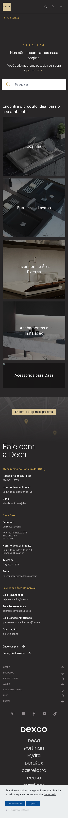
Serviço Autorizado (14, 653)
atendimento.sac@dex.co (16, 503)
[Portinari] (34, 749)
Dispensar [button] (33, 803)
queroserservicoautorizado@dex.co (21, 622)
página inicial (34, 70)
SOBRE (6, 667)
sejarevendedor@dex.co (15, 599)
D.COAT (6, 701)
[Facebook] (34, 714)
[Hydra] (34, 757)
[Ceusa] (34, 779)
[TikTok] (55, 714)
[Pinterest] (13, 714)
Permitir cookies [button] (15, 803)
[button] (17, 810)
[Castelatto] (34, 772)
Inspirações (13, 18)
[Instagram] (23, 714)
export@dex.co (10, 634)
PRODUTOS (8, 673)
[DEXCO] (34, 729)
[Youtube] (45, 714)
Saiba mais (50, 794)
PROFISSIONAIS (10, 678)
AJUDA (6, 684)
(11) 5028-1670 (11, 564)
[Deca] (7, 7)
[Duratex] (34, 764)
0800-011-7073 (11, 480)
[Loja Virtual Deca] (53, 6)
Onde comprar (11, 646)
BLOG (5, 695)
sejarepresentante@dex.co (17, 611)
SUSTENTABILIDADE (12, 690)
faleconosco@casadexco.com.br (20, 576)
